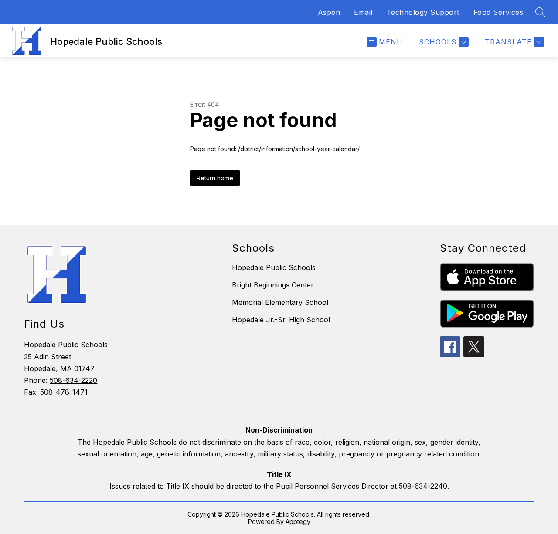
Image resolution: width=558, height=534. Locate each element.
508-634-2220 (73, 380)
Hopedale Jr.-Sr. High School (281, 319)
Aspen (329, 12)
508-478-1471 (64, 392)
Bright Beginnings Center (273, 285)
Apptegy (298, 521)
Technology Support (423, 12)
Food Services (498, 12)
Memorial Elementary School (280, 302)
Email (363, 12)
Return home (215, 178)
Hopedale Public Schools (274, 267)
